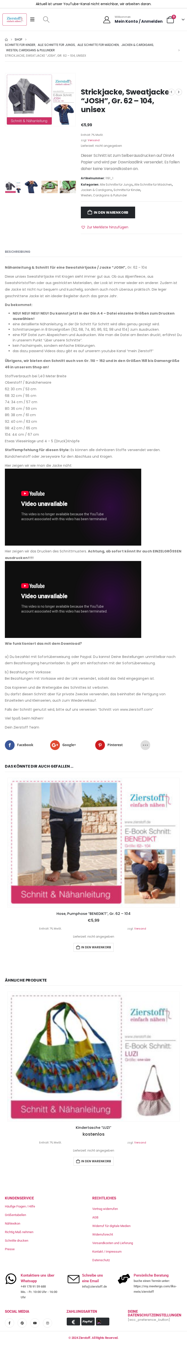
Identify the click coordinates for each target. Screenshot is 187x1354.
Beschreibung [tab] (17, 251)
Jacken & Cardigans (96, 190)
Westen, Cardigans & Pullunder (104, 195)
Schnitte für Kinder (126, 190)
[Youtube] (34, 1323)
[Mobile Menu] (34, 19)
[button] (46, 19)
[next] (178, 92)
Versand (94, 140)
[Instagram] (47, 1323)
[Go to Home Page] (6, 39)
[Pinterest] (22, 1323)
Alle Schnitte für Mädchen (153, 184)
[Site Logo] (14, 19)
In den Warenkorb (111, 212)
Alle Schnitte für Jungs (116, 184)
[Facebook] (9, 1323)
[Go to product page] (93, 843)
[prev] (171, 92)
